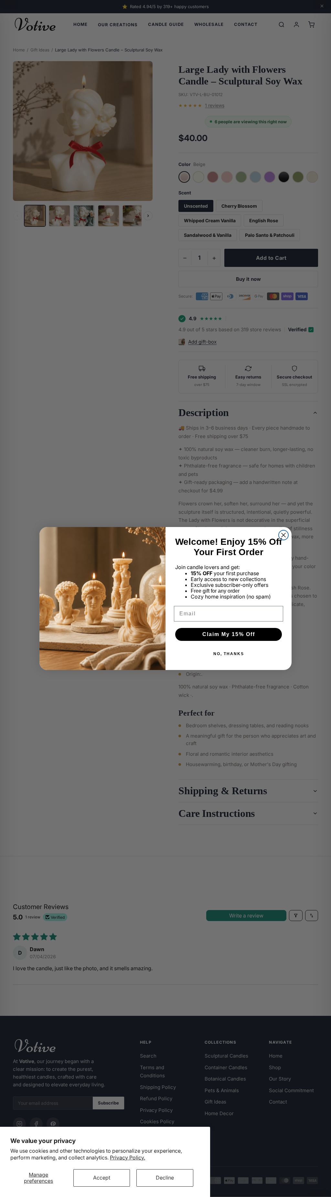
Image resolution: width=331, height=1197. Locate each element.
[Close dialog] (283, 535)
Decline (165, 1177)
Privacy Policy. (127, 1157)
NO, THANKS (228, 654)
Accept (101, 1177)
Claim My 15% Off (228, 634)
